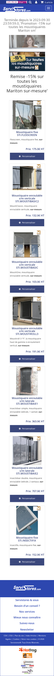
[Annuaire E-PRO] (27, 655)
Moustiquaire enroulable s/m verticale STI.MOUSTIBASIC (27, 264)
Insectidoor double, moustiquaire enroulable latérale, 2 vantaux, (27, 481)
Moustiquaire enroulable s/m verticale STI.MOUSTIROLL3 (27, 331)
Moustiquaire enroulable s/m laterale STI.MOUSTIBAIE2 (27, 470)
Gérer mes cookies (28, 639)
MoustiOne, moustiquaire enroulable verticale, (26, 274)
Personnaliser (28, 156)
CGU (11, 635)
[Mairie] (27, 666)
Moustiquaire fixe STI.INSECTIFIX (27, 539)
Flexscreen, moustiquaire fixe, (26, 141)
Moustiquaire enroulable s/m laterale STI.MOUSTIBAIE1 (27, 401)
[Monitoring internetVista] (27, 671)
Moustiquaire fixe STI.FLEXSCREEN (27, 133)
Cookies (16, 639)
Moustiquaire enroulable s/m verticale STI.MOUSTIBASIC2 (27, 198)
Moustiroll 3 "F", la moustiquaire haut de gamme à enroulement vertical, (25, 342)
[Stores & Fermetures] (27, 660)
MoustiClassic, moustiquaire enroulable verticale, (26, 208)
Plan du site (19, 635)
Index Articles (31, 635)
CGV (5, 635)
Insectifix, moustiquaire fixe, (25, 547)
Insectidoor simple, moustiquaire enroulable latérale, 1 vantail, (26, 412)
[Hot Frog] (28, 650)
